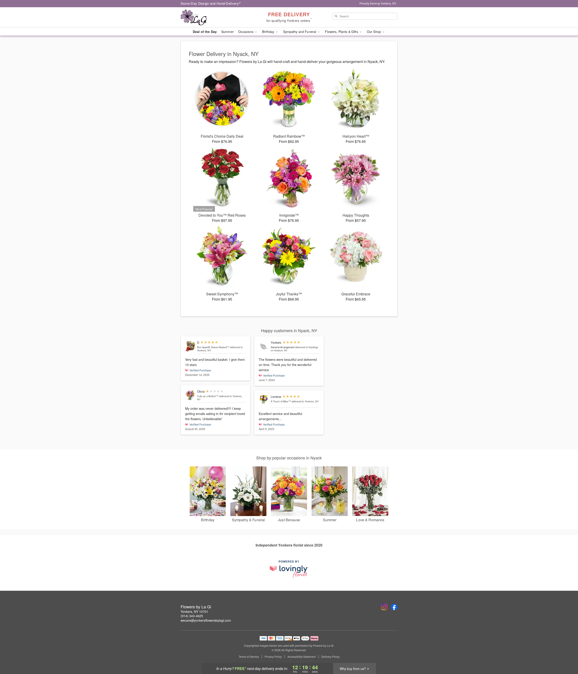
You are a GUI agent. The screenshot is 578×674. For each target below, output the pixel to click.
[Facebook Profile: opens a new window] (394, 607)
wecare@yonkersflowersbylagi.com (206, 620)
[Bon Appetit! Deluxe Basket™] (190, 346)
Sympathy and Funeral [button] (300, 31)
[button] (566, 654)
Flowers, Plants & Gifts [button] (342, 31)
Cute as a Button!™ (208, 396)
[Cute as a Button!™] (190, 395)
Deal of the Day (205, 31)
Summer (227, 31)
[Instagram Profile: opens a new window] (384, 607)
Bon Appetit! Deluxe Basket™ (213, 347)
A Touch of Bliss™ (281, 401)
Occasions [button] (246, 31)
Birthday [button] (268, 31)
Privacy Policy (273, 656)
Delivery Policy (330, 656)
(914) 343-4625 (192, 616)
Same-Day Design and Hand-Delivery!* (211, 3)
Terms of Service (249, 656)
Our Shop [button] (374, 31)
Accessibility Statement (301, 656)
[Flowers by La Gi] (213, 17)
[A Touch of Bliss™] (264, 399)
